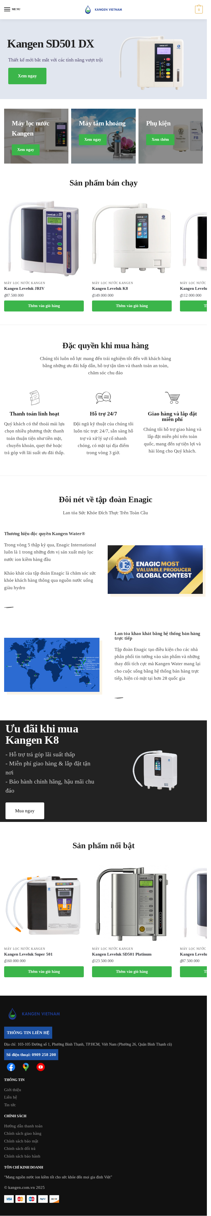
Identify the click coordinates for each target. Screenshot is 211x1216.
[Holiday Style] (103, 136)
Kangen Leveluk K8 (110, 288)
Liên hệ (10, 1097)
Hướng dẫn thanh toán (23, 1126)
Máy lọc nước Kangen (24, 283)
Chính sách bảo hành (22, 1156)
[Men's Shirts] (36, 136)
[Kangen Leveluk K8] (132, 237)
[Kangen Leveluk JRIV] (44, 237)
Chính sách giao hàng (22, 1133)
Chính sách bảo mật (21, 1141)
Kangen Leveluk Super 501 (28, 954)
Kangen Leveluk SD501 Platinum (122, 954)
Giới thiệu (12, 1090)
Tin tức (10, 1105)
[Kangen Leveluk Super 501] (44, 903)
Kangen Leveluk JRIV (24, 288)
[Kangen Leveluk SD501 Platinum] (132, 903)
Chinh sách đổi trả (19, 1148)
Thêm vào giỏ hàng (44, 306)
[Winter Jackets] (170, 136)
